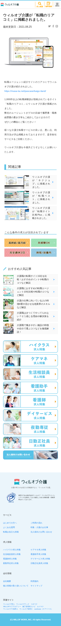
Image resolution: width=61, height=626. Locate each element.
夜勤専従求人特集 (11, 563)
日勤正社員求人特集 (39, 563)
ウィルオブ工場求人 (10, 609)
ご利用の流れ (36, 523)
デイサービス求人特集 (40, 559)
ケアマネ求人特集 (38, 550)
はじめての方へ (10, 523)
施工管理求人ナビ (28, 606)
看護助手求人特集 (38, 554)
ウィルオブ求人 (9, 604)
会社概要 (7, 581)
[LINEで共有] (57, 26)
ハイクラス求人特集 (12, 550)
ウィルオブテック (22, 604)
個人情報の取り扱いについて (15, 586)
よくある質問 (9, 527)
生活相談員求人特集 (12, 554)
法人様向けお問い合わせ (41, 532)
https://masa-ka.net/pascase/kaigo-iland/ (25, 91)
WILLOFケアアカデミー (12, 606)
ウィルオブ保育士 (26, 609)
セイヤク (40, 606)
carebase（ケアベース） (43, 609)
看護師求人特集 (10, 559)
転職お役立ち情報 (11, 532)
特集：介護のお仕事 (39, 527)
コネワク (34, 604)
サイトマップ (36, 586)
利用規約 (34, 581)
